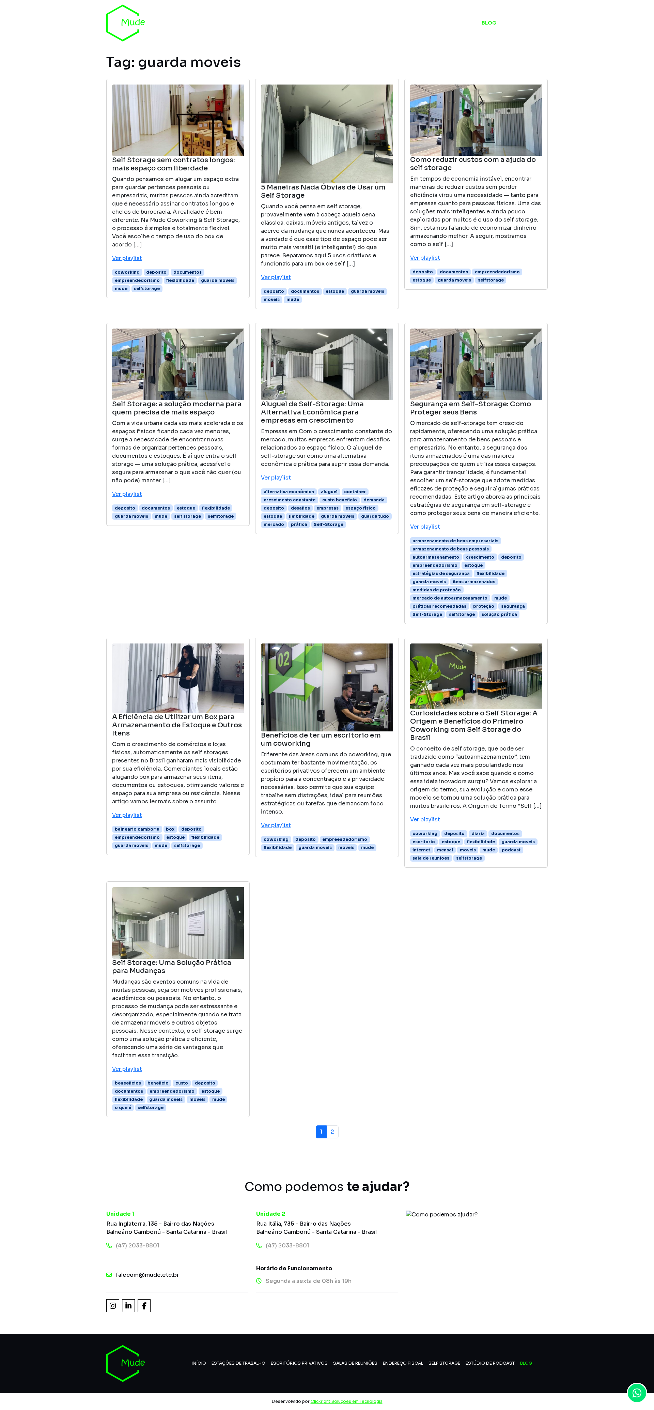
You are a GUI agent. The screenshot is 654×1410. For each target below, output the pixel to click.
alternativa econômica (289, 491)
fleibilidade (301, 516)
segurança (513, 606)
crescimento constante (289, 499)
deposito (156, 272)
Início (252, 22)
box (170, 829)
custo (181, 1083)
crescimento (480, 557)
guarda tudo (375, 516)
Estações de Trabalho (238, 1363)
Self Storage (362, 22)
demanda (374, 499)
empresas (327, 508)
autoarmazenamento (435, 557)
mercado (274, 524)
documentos (187, 272)
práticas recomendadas (439, 606)
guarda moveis (217, 280)
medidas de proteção (436, 589)
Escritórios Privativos (299, 1363)
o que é (123, 1107)
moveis (272, 299)
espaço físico (360, 508)
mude (121, 288)
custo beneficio (339, 499)
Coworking (299, 22)
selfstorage (147, 288)
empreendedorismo (137, 280)
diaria (478, 833)
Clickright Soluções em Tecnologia (347, 1401)
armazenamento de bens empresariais (455, 540)
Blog (489, 22)
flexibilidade (180, 280)
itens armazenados (474, 581)
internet (421, 849)
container (355, 491)
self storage (187, 516)
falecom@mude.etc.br (147, 1274)
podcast (511, 849)
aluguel (329, 491)
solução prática (499, 614)
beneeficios (128, 1083)
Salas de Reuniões (355, 1363)
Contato (531, 22)
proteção (483, 606)
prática (299, 524)
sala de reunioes (430, 858)
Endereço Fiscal (403, 1363)
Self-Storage (328, 524)
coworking (127, 272)
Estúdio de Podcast (431, 22)
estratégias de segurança (441, 573)
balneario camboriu (137, 829)
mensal (445, 849)
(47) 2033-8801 (137, 1245)
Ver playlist (127, 258)
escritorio (423, 841)
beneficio (158, 1083)
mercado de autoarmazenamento (449, 598)
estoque (335, 291)
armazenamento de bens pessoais (450, 548)
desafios (300, 508)
